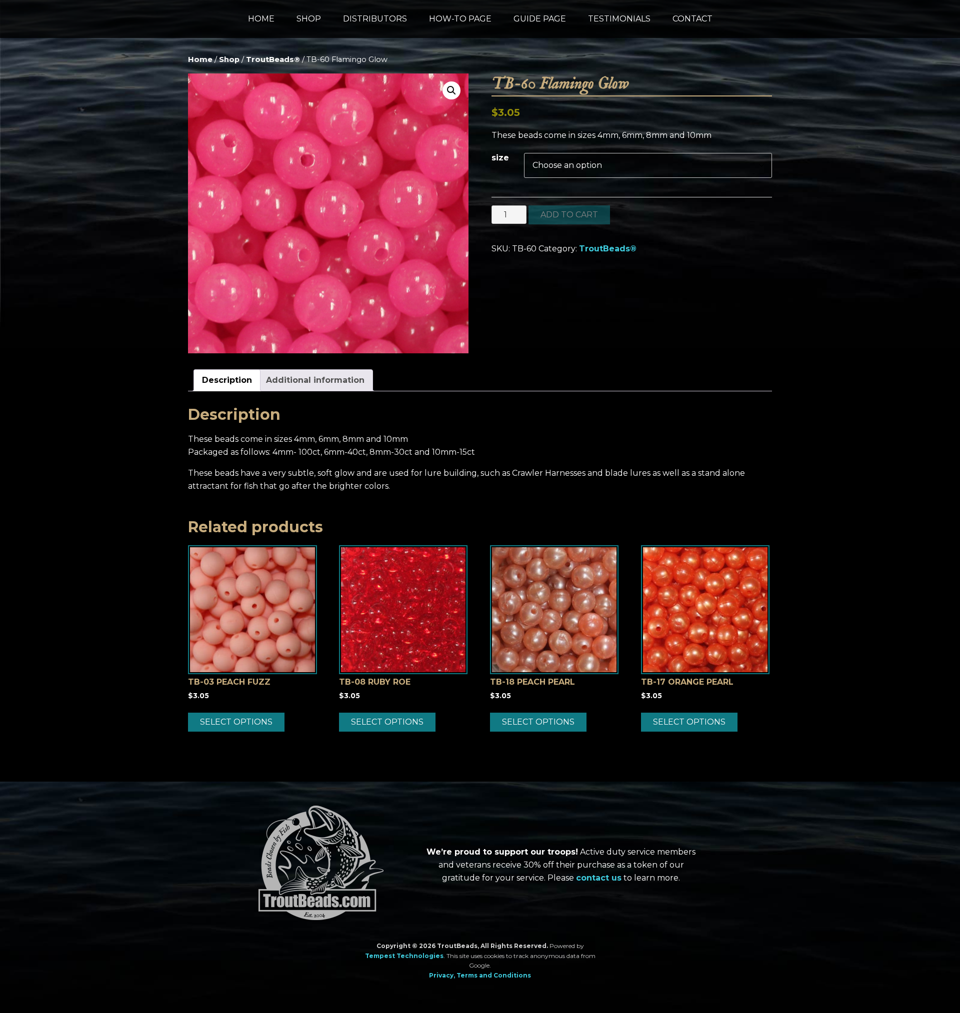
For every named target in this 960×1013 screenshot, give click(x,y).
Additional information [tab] (315, 380)
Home (200, 59)
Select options (236, 722)
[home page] (321, 865)
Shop (229, 59)
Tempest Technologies (404, 956)
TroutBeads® (273, 59)
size (500, 157)
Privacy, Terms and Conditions (480, 975)
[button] (451, 90)
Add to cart (569, 214)
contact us (599, 878)
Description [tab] (227, 380)
